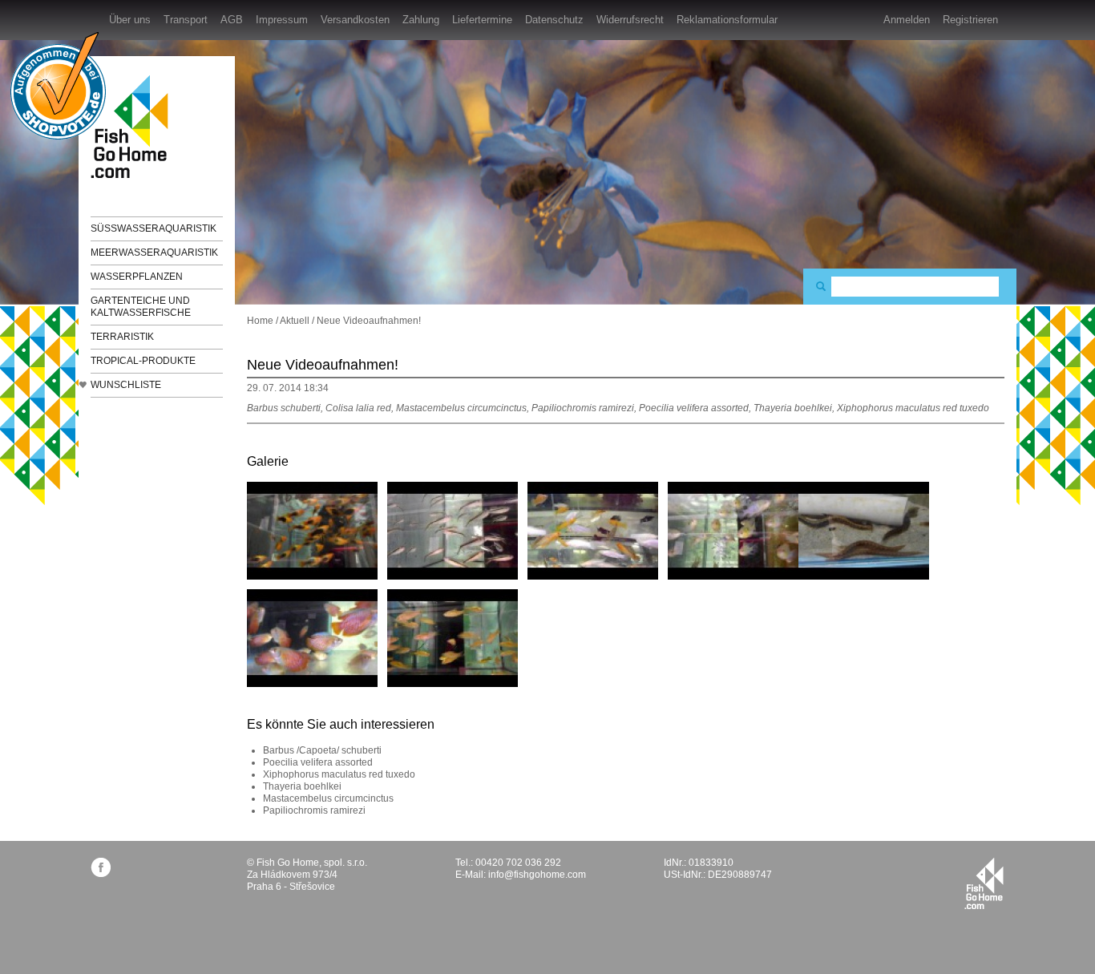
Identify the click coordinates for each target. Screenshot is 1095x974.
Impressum (282, 20)
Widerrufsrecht (630, 20)
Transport (186, 20)
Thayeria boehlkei (302, 786)
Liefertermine (482, 20)
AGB (231, 20)
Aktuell (294, 320)
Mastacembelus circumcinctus (328, 798)
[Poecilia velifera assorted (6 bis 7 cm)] (592, 529)
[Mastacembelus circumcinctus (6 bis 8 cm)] (863, 529)
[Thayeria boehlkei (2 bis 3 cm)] (452, 529)
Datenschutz (554, 20)
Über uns (130, 20)
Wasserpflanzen (137, 276)
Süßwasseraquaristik (153, 228)
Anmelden (906, 20)
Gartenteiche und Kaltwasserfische (141, 306)
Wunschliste (126, 384)
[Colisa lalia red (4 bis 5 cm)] (312, 637)
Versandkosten (355, 20)
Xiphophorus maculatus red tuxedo (339, 774)
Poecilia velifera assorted (318, 762)
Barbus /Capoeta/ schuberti (322, 750)
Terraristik (122, 336)
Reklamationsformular (727, 20)
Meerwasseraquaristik (154, 252)
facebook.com (101, 867)
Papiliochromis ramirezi (314, 810)
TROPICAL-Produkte (143, 360)
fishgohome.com (984, 883)
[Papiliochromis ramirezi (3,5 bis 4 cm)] (733, 529)
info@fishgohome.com (537, 874)
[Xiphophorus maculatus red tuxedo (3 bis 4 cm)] (312, 529)
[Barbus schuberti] (452, 637)
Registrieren (970, 20)
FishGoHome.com (135, 126)
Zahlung (420, 20)
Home (260, 320)
